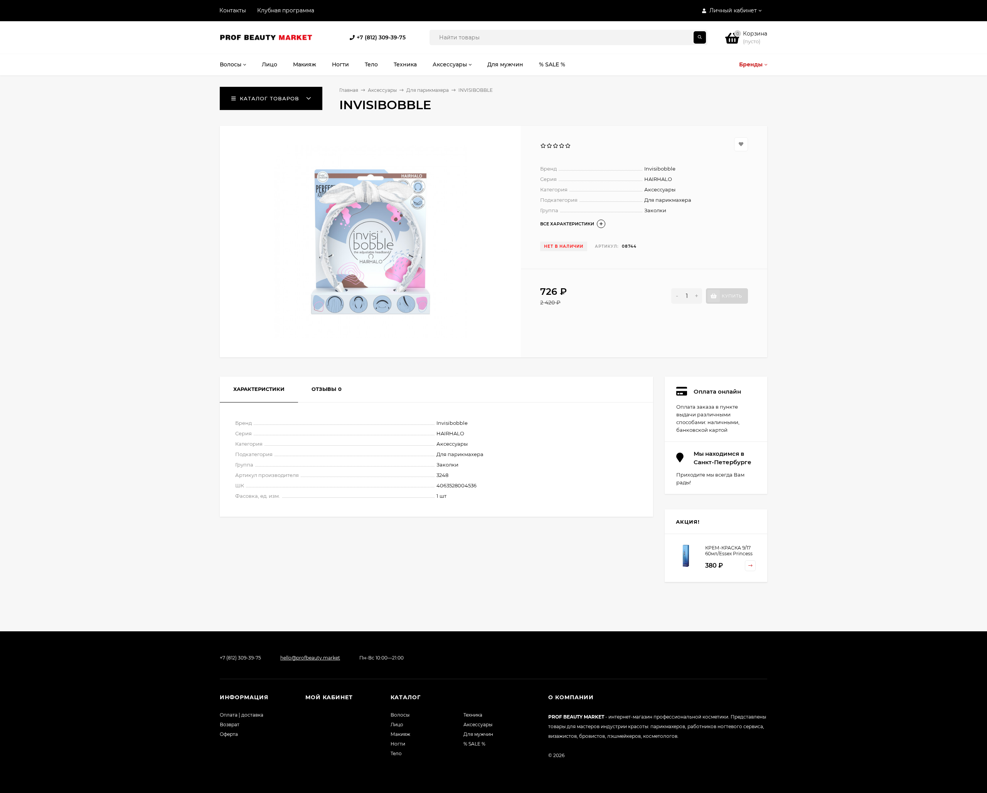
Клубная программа (285, 10)
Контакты (232, 10)
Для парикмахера (427, 90)
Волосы (400, 715)
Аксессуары (382, 90)
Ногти (398, 744)
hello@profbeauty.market (310, 658)
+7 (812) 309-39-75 (381, 37)
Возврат (229, 724)
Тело (396, 753)
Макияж (400, 734)
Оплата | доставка (241, 715)
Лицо (397, 724)
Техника (472, 715)
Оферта (229, 734)
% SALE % (474, 744)
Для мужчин (478, 734)
